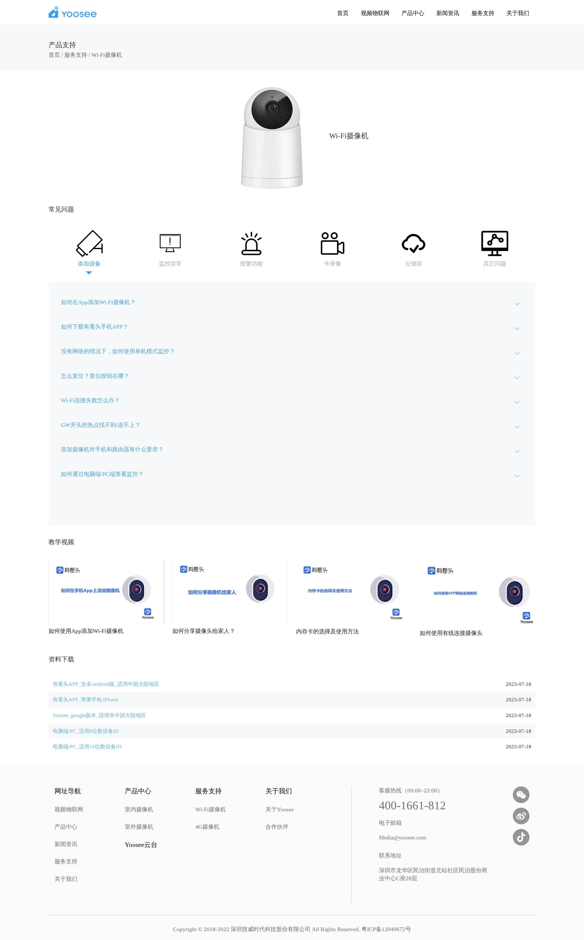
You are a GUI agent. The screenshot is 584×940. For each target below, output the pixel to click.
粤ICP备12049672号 (386, 929)
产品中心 (413, 13)
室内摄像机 (139, 809)
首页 (343, 13)
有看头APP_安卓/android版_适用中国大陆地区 (106, 684)
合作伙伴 (277, 827)
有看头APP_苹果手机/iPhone (85, 699)
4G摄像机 (207, 827)
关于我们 (517, 13)
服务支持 (483, 13)
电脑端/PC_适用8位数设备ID (86, 731)
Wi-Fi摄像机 (106, 55)
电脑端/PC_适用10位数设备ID (87, 746)
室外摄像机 (139, 827)
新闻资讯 (447, 13)
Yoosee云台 (141, 844)
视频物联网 (375, 13)
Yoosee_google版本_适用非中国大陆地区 (99, 715)
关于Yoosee (280, 809)
